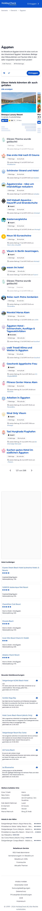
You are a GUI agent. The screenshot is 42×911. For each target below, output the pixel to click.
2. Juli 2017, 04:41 (25, 357)
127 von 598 (21, 470)
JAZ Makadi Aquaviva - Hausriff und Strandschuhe (22, 201)
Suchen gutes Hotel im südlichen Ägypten (20, 451)
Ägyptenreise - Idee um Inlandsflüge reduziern (20, 185)
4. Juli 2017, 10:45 (25, 304)
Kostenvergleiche (17, 219)
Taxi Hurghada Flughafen (21, 431)
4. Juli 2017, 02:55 (25, 320)
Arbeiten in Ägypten (18, 397)
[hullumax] (3, 268)
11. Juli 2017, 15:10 (25, 178)
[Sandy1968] (3, 140)
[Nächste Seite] (31, 471)
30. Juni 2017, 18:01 (26, 374)
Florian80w (11, 306)
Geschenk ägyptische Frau (22, 363)
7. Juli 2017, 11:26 (25, 275)
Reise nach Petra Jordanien (22, 297)
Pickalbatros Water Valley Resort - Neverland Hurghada (17, 826)
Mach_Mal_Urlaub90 (14, 245)
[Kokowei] (3, 185)
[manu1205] (3, 313)
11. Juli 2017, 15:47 (25, 162)
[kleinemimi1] (3, 414)
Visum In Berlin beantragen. (23, 251)
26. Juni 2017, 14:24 (26, 460)
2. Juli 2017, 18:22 (25, 341)
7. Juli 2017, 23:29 (25, 243)
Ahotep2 (37, 213)
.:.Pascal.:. (10, 462)
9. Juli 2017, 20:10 (25, 213)
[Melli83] (3, 398)
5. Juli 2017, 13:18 (25, 291)
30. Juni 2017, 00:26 (26, 389)
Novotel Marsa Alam (18, 312)
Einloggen (32, 4)
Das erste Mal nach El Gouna (23, 155)
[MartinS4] (3, 383)
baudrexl (37, 341)
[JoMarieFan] (3, 156)
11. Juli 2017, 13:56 (25, 194)
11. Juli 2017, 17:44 (25, 149)
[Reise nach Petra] (3, 298)
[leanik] (3, 201)
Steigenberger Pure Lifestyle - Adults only (17, 829)
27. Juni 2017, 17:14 (25, 442)
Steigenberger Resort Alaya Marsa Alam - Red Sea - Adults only (17, 824)
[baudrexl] (3, 348)
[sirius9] (3, 220)
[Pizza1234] (3, 432)
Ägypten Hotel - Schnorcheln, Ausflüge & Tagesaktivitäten (21, 328)
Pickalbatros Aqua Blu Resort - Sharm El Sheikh (18, 832)
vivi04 (36, 320)
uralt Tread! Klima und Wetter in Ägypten (19, 349)
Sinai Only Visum (16, 413)
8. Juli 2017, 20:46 (25, 229)
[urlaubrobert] (3, 171)
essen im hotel (15, 267)
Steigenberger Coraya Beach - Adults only (17, 840)
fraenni (35, 275)
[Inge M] (3, 364)
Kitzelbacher (11, 164)
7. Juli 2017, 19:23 (25, 261)
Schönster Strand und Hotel (23, 170)
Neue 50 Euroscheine (19, 235)
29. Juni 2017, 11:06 (26, 423)
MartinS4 (10, 391)
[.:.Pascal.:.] (3, 451)
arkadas (36, 194)
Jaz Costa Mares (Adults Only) (13, 838)
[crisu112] (3, 252)
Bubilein (36, 178)
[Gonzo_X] (3, 326)
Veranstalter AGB (21, 885)
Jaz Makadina (6, 835)
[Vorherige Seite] (10, 471)
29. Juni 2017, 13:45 (26, 405)
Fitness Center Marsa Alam (22, 382)
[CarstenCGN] (3, 281)
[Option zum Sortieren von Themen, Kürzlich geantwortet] (9, 73)
